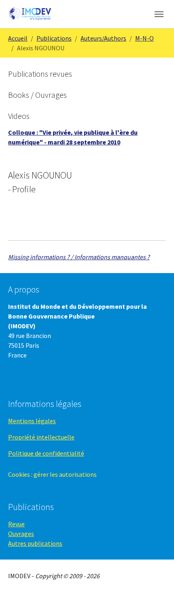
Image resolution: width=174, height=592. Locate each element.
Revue (16, 524)
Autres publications (35, 543)
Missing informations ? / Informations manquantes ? (79, 257)
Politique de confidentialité (46, 453)
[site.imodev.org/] (30, 14)
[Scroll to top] (156, 574)
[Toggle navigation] (159, 14)
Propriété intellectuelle (41, 437)
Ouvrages (21, 534)
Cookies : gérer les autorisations (52, 474)
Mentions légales (32, 421)
